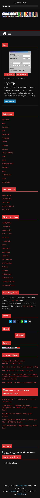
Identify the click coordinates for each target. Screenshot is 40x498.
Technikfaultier (7, 278)
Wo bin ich (6, 210)
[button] (10, 321)
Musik (4, 156)
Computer (5, 127)
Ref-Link (15, 300)
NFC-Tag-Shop (7, 263)
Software (5, 167)
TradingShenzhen (8, 281)
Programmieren (22, 74)
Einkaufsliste (6, 199)
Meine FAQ (6, 202)
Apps (4, 123)
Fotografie (5, 138)
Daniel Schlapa (21, 79)
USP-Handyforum (8, 285)
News (4, 160)
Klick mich (20, 335)
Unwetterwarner (8, 206)
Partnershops (28, 306)
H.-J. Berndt (6, 241)
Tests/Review (6, 175)
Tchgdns (5, 270)
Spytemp (9, 83)
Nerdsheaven (7, 259)
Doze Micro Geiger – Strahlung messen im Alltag (20, 367)
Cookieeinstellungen (11, 463)
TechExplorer (7, 274)
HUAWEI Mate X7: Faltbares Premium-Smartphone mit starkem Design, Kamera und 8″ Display (20, 407)
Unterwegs (6, 182)
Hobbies (5, 145)
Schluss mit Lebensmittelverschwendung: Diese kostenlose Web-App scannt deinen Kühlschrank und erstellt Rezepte (20, 376)
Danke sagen (6, 195)
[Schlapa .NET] (4, 33)
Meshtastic (6, 248)
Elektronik (5, 134)
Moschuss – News (10, 393)
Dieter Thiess (7, 234)
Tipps (4, 178)
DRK (3, 131)
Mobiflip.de (6, 252)
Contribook (6, 226)
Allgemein (5, 120)
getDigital (5, 237)
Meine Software (9, 74)
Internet (5, 149)
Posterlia (5, 267)
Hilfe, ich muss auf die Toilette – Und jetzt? (17, 370)
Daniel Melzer (7, 230)
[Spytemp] (20, 62)
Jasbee (4, 245)
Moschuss (5, 256)
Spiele (4, 171)
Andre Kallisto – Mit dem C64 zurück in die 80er (19, 382)
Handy (4, 142)
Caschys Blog (6, 223)
